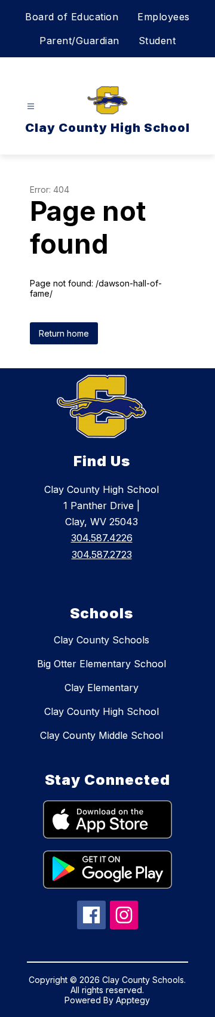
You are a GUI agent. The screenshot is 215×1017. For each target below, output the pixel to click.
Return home (64, 333)
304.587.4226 (102, 538)
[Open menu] (31, 106)
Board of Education (71, 17)
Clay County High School (101, 711)
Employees (163, 17)
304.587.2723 (102, 554)
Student (157, 41)
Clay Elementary (101, 688)
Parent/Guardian (79, 41)
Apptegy (133, 1000)
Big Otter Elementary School (101, 664)
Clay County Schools (101, 640)
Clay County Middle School (101, 735)
